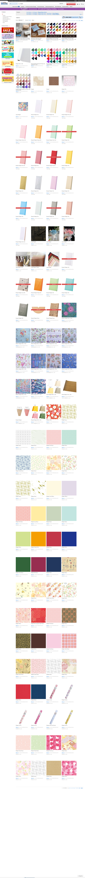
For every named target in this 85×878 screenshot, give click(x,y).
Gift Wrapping (34, 12)
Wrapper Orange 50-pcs (35, 547)
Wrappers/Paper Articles (42, 13)
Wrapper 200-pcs (64, 496)
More (80, 14)
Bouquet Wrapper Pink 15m (66, 114)
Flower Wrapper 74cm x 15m (66, 394)
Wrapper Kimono (49, 699)
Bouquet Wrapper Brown (50, 318)
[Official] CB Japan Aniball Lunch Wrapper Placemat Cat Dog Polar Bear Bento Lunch (23, 39)
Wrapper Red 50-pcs (34, 572)
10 (79, 20)
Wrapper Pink (64, 89)
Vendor (30, 20)
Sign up (17, 40)
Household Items (40, 6)
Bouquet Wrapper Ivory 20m (20, 292)
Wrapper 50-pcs (18, 445)
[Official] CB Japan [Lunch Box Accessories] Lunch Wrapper (36, 39)
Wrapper (32, 89)
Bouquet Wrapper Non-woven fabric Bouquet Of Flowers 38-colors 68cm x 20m (53, 39)
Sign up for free (71, 4)
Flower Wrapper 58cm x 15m (51, 394)
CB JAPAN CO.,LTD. (19, 41)
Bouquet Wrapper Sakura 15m (21, 140)
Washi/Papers (49, 13)
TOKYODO (33, 118)
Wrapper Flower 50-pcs (19, 470)
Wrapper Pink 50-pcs (49, 445)
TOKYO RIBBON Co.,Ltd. (20, 67)
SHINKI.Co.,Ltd (49, 41)
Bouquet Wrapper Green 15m (51, 140)
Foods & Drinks (65, 6)
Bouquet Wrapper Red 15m (50, 165)
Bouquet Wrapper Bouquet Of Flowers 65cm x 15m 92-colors (53, 64)
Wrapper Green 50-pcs (19, 572)
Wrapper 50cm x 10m (19, 63)
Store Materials (58, 6)
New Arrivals (16, 6)
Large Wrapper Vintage (35, 267)
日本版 (75, 0)
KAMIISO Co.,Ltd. (49, 703)
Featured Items (5, 25)
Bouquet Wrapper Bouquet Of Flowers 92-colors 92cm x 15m (38, 64)
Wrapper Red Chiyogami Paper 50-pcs (37, 623)
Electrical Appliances (50, 6)
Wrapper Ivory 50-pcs (34, 521)
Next (81, 20)
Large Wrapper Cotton (19, 267)
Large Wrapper (18, 114)
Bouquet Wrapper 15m (35, 114)
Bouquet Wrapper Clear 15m (20, 241)
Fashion (22, 6)
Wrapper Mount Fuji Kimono (51, 725)
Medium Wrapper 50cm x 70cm (67, 318)
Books (71, 6)
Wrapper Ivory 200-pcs (50, 496)
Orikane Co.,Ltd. (34, 92)
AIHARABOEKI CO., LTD (66, 321)
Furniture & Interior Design (31, 6)
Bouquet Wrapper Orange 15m (36, 140)
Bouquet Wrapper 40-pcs (35, 318)
